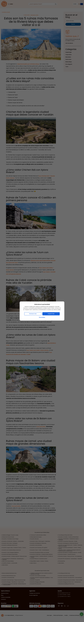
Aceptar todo (51, 313)
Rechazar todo (33, 313)
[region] (42, 311)
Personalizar (42, 317)
